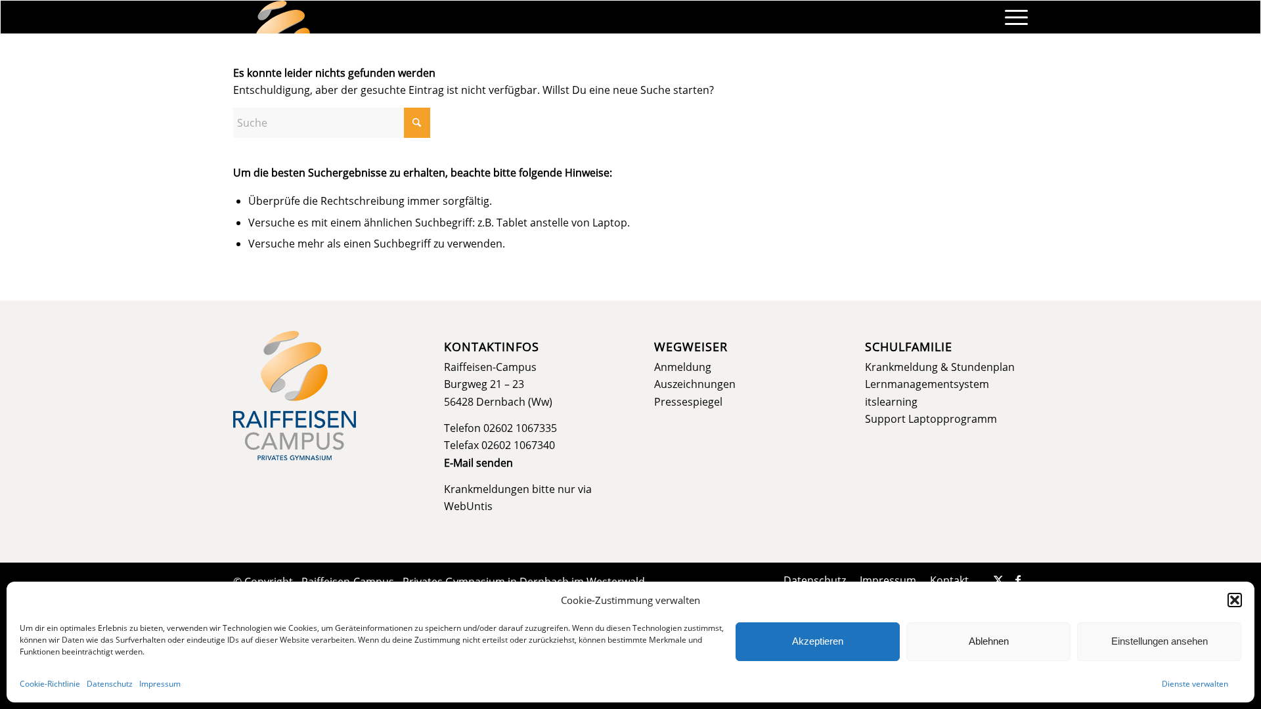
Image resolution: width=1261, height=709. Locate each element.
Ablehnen (989, 641)
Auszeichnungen (695, 384)
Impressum (160, 683)
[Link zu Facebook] (1018, 580)
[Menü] (1012, 17)
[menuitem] (1012, 17)
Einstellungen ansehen (1159, 641)
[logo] (283, 17)
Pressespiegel (688, 402)
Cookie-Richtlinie (50, 683)
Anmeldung (682, 367)
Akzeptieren (817, 641)
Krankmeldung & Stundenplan (940, 367)
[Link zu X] (998, 580)
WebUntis (468, 506)
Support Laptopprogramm (931, 419)
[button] (1234, 600)
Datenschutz (110, 683)
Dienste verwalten (1195, 683)
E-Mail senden (478, 463)
